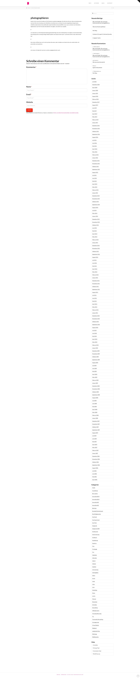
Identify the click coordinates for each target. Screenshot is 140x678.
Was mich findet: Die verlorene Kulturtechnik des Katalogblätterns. (101, 22)
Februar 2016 (95, 154)
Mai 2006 (94, 476)
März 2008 (94, 412)
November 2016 (96, 128)
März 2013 (94, 236)
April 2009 (94, 374)
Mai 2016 (94, 146)
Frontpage (94, 549)
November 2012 (96, 248)
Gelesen (94, 563)
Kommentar (31, 67)
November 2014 (96, 198)
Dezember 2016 (96, 125)
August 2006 (95, 468)
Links (93, 584)
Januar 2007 (95, 453)
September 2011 (96, 289)
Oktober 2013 (95, 225)
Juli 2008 (94, 400)
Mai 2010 (94, 336)
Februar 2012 (95, 274)
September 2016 (96, 134)
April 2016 (94, 149)
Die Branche (95, 531)
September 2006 (96, 465)
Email (29, 94)
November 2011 (96, 283)
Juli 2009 (94, 365)
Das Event (94, 517)
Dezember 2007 (96, 421)
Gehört (94, 560)
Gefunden (94, 558)
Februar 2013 (95, 239)
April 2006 (94, 479)
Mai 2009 (94, 371)
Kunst (93, 578)
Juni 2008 (94, 403)
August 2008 (95, 397)
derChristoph (96, 53)
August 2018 (95, 96)
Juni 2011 (94, 298)
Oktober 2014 (95, 201)
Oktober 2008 (95, 391)
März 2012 (94, 271)
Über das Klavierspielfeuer (99, 26)
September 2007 (96, 429)
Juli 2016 (94, 140)
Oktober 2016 (95, 131)
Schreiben (94, 604)
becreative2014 (95, 496)
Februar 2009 (95, 380)
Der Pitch (94, 522)
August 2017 (95, 105)
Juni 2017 (94, 108)
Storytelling (95, 607)
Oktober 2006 (95, 462)
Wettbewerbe (95, 637)
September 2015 (96, 169)
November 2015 (96, 163)
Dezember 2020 (96, 84)
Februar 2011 (95, 309)
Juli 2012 (94, 260)
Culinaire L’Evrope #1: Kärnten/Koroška (102, 34)
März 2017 (94, 116)
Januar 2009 (95, 383)
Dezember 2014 (96, 195)
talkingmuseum (95, 610)
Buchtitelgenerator (96, 514)
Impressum (63, 674)
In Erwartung (95, 569)
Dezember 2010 (96, 315)
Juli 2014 (94, 210)
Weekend (94, 628)
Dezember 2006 (96, 456)
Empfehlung (95, 540)
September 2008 (96, 394)
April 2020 (94, 87)
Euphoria (94, 543)
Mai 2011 (94, 301)
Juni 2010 (94, 333)
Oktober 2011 (95, 286)
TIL (93, 616)
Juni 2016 (94, 143)
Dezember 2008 (96, 386)
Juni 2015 (94, 178)
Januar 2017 (95, 122)
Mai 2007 (94, 441)
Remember (94, 601)
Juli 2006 (94, 470)
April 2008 (94, 409)
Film (93, 546)
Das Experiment (96, 520)
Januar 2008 (95, 418)
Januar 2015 (95, 192)
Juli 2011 (94, 295)
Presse (58, 674)
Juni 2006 (94, 473)
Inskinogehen (95, 572)
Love (93, 587)
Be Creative (95, 493)
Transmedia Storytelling (97, 619)
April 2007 (94, 444)
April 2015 (94, 184)
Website (29, 102)
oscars (93, 596)
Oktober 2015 (95, 166)
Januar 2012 (95, 277)
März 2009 (94, 377)
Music (93, 593)
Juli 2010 (94, 330)
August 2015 (95, 172)
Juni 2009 (94, 368)
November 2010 (96, 318)
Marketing (94, 590)
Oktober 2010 (95, 321)
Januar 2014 (95, 216)
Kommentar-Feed (97, 651)
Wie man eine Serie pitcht (99, 62)
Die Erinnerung (95, 534)
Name (29, 87)
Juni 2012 (94, 263)
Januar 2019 (95, 93)
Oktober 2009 (95, 356)
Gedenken (94, 555)
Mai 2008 (94, 406)
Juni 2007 (94, 438)
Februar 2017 (95, 119)
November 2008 (96, 388)
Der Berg (95, 30)
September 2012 (96, 254)
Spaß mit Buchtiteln (97, 67)
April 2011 (94, 304)
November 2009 (96, 353)
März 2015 (94, 187)
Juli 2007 (94, 435)
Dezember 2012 (96, 245)
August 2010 (95, 327)
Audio (93, 487)
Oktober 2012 (95, 251)
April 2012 (94, 269)
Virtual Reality (95, 625)
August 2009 (95, 362)
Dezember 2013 (96, 219)
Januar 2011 (95, 312)
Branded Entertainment (97, 511)
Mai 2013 (94, 230)
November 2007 (96, 424)
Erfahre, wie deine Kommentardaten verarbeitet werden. (66, 112)
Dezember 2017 (96, 102)
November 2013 (96, 222)
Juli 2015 (94, 175)
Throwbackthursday (96, 613)
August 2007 (95, 432)
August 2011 (95, 292)
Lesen (93, 581)
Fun (93, 552)
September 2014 (96, 204)
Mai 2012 (94, 266)
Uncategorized (95, 622)
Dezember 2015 (96, 160)
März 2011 (94, 307)
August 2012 (95, 257)
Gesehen (94, 566)
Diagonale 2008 (95, 528)
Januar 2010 (95, 348)
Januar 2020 (95, 90)
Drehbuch (94, 537)
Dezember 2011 (96, 280)
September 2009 (96, 359)
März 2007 (94, 447)
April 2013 (94, 233)
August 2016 (95, 137)
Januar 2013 (95, 242)
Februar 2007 (95, 450)
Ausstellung (95, 490)
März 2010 (94, 342)
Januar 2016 (95, 157)
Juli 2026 (94, 81)
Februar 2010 (95, 345)
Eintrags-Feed (96, 648)
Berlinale (94, 508)
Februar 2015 (95, 190)
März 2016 (94, 151)
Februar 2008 (95, 415)
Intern (93, 575)
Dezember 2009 (96, 350)
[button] (138, 1)
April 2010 (94, 339)
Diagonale (94, 525)
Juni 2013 (94, 228)
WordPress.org (96, 653)
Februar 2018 (95, 99)
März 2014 (94, 213)
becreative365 (95, 502)
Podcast (94, 599)
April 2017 (94, 113)
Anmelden (95, 645)
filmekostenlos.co (97, 71)
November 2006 (96, 459)
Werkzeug (94, 634)
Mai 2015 (94, 181)
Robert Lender (96, 46)
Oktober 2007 (95, 427)
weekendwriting (96, 631)
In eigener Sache (96, 38)
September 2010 (96, 324)
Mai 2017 (94, 111)
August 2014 (95, 207)
